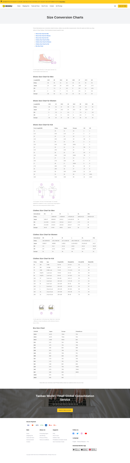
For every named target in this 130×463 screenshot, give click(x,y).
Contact (28, 441)
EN (115, 6)
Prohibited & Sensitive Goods (60, 439)
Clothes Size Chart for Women (43, 42)
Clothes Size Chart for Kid (42, 44)
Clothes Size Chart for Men (42, 39)
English (74, 441)
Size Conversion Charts (58, 441)
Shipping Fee (29, 435)
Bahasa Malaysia (81, 441)
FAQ (54, 433)
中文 (88, 441)
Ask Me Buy (42, 435)
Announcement (30, 439)
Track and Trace (30, 437)
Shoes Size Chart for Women (43, 35)
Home (27, 433)
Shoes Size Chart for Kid (42, 37)
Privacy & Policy (43, 437)
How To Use (56, 435)
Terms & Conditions (44, 439)
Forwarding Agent (44, 433)
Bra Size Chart (39, 46)
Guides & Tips (56, 437)
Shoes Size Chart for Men (42, 33)
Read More (62, 1)
